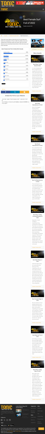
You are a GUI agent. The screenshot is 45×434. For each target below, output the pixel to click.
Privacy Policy (40, 419)
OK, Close (41, 428)
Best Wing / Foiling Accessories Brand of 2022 (37, 216)
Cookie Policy (40, 416)
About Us (33, 419)
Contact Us (33, 422)
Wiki (38, 413)
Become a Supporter (33, 411)
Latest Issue (33, 417)
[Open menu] (43, 9)
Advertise (39, 408)
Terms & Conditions (40, 422)
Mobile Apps (40, 410)
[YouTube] (10, 420)
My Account (33, 408)
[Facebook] (2, 420)
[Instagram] (7, 420)
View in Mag (39, 49)
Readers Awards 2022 (36, 91)
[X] (4, 420)
